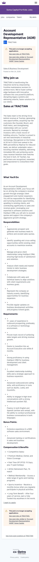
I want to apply (9, 503)
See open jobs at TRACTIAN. (19, 54)
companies (10, 17)
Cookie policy (25, 557)
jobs (2, 17)
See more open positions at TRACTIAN (19, 536)
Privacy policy (14, 557)
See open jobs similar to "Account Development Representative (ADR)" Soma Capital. (21, 59)
